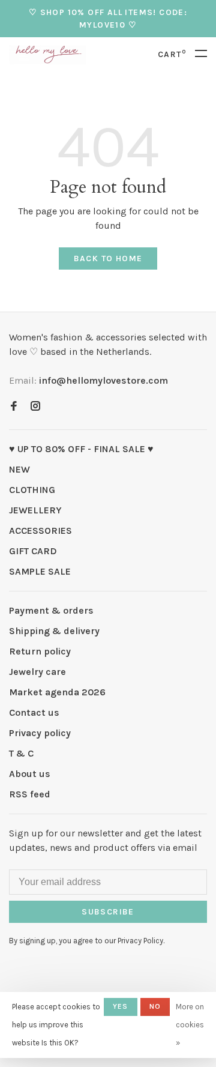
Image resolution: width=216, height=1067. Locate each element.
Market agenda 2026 (57, 692)
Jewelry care (37, 671)
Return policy (40, 651)
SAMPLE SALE (40, 571)
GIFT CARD (33, 551)
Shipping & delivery (54, 630)
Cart (172, 54)
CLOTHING (32, 489)
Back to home (108, 258)
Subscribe (108, 912)
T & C (21, 753)
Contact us (34, 712)
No (155, 1006)
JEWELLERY (35, 510)
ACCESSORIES (40, 530)
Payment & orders (51, 610)
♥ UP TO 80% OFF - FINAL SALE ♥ (81, 449)
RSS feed (29, 794)
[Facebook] (14, 407)
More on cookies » (190, 1024)
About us (29, 773)
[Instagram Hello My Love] (35, 407)
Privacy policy (40, 733)
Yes (120, 1006)
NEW (19, 469)
